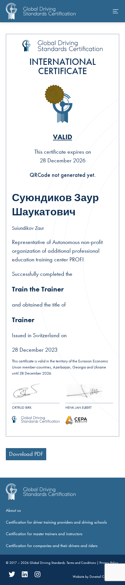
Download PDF (26, 454)
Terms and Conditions (82, 562)
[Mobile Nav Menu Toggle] (115, 11)
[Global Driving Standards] (41, 11)
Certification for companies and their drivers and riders (51, 546)
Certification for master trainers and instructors (44, 534)
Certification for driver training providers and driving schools (56, 522)
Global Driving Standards (47, 562)
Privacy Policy (108, 562)
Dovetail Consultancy (104, 576)
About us (13, 510)
